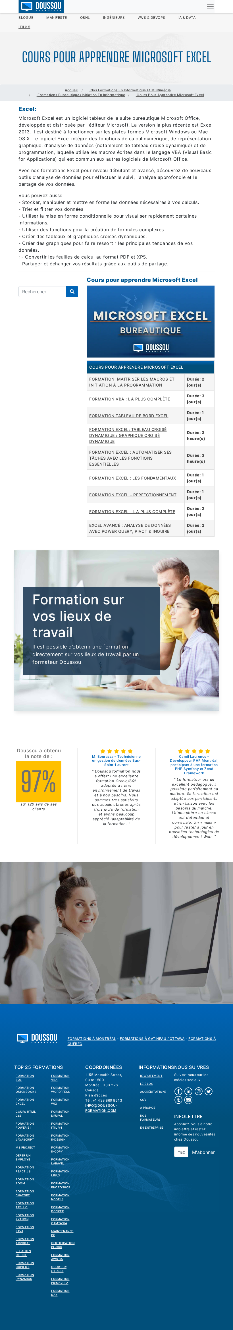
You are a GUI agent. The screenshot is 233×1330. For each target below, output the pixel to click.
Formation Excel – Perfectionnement (132, 494)
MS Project (25, 1147)
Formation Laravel (60, 1161)
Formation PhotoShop (60, 1185)
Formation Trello (25, 1205)
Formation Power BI (25, 1125)
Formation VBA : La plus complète (129, 398)
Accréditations (153, 1091)
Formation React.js (25, 1169)
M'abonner (203, 1152)
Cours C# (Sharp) (58, 1269)
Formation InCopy (60, 1149)
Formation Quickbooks (26, 1089)
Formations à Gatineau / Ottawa (152, 1038)
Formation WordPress (60, 1089)
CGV (143, 1099)
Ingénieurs (114, 17)
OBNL (85, 17)
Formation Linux (60, 1173)
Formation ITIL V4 (60, 1125)
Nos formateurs (150, 1117)
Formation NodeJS (60, 1197)
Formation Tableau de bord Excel (128, 415)
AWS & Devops (151, 17)
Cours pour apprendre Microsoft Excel (136, 367)
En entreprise (151, 1127)
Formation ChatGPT (25, 1193)
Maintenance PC (62, 1233)
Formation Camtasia (60, 1221)
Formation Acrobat (25, 1241)
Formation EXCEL (25, 1101)
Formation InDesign (60, 1137)
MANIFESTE (56, 17)
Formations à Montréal (92, 1038)
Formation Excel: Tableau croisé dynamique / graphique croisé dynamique (128, 435)
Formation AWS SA (60, 1257)
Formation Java (25, 1229)
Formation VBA (60, 1077)
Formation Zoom (25, 1181)
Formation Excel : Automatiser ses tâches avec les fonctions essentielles (130, 458)
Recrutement (151, 1075)
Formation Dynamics (25, 1277)
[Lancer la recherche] (72, 291)
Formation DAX (60, 1292)
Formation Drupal (60, 1113)
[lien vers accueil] (37, 1038)
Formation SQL (25, 1077)
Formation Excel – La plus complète (132, 511)
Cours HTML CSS (26, 1113)
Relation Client (23, 1253)
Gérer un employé (23, 1157)
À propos (147, 1107)
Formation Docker (60, 1209)
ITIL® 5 (24, 27)
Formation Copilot (25, 1265)
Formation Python (25, 1217)
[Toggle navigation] (210, 6)
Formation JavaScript (25, 1137)
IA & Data (187, 17)
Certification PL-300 (63, 1245)
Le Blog (146, 1083)
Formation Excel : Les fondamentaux (132, 478)
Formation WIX (60, 1101)
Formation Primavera (60, 1280)
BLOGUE (25, 17)
